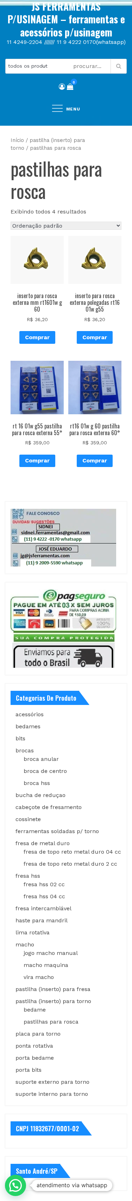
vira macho (39, 977)
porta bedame (34, 1057)
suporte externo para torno (52, 1081)
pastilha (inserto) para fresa (52, 989)
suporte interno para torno (51, 1094)
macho (24, 944)
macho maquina (46, 965)
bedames (27, 726)
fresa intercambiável (43, 908)
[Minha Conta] (62, 86)
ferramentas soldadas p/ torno (57, 831)
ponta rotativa (34, 1045)
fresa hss (27, 875)
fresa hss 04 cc (44, 896)
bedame (35, 1009)
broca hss (37, 783)
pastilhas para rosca (51, 1021)
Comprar (37, 337)
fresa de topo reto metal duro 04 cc (72, 851)
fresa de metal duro (42, 843)
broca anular (41, 759)
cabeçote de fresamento (48, 807)
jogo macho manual (51, 953)
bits (20, 738)
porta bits (28, 1069)
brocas (24, 750)
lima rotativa (32, 932)
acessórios (29, 714)
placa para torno (38, 1033)
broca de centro (45, 771)
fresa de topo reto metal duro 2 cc (70, 863)
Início (17, 140)
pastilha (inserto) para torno (53, 1001)
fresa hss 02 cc (44, 884)
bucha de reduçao (40, 795)
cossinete (28, 819)
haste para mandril (41, 920)
